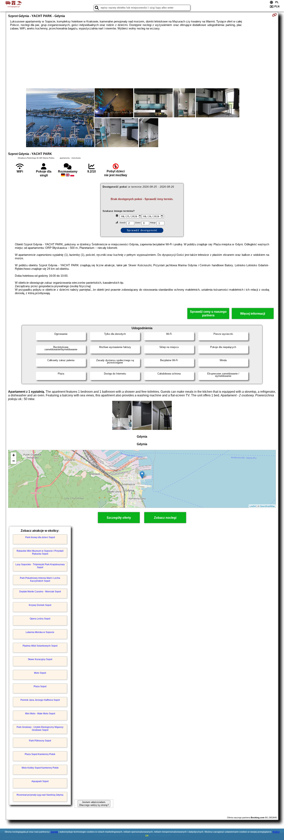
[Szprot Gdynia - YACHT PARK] (60, 118)
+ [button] (13, 455)
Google (54, 832)
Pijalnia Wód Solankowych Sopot (40, 645)
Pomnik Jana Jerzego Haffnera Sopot (40, 700)
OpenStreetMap (267, 506)
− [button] (13, 461)
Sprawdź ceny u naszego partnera (208, 313)
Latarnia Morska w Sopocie (40, 632)
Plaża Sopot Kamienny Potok (40, 754)
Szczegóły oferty (119, 517)
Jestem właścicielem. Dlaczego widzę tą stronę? (94, 804)
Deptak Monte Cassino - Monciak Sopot (40, 591)
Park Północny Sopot (40, 740)
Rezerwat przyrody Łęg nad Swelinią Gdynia (40, 795)
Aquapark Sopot (39, 781)
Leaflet (253, 506)
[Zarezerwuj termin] (274, 15)
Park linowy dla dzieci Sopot (40, 537)
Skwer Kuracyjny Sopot (40, 659)
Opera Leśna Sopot (40, 618)
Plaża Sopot (40, 686)
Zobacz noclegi (165, 517)
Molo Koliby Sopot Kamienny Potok (40, 767)
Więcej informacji (252, 313)
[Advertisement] (142, 59)
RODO (276, 832)
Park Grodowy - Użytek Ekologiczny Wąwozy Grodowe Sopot (40, 728)
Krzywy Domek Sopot (40, 605)
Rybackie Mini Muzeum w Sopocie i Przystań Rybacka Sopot (40, 552)
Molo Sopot (40, 673)
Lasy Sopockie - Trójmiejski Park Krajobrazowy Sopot (40, 566)
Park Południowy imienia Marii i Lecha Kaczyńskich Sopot (40, 579)
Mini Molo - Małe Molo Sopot (40, 713)
